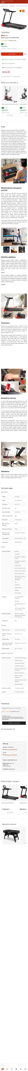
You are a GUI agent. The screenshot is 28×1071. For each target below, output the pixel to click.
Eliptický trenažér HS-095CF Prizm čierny (10, 104)
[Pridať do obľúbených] (25, 54)
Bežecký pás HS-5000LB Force (8, 802)
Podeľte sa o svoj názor (14, 723)
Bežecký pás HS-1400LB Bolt (10, 749)
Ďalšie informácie (5, 719)
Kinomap (3, 284)
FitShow (3, 272)
